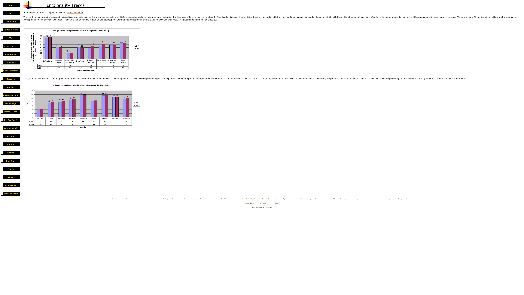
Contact (276, 203)
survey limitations (75, 12)
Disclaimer (263, 203)
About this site (250, 203)
